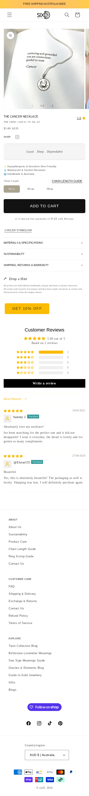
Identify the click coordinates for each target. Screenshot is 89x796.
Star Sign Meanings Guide (27, 660)
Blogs (12, 689)
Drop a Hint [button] (18, 279)
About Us (15, 527)
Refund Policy (18, 615)
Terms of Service (20, 623)
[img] (13, 411)
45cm (30, 188)
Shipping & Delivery (22, 593)
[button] (9, 15)
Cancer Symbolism (18, 230)
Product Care (18, 541)
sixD (42, 787)
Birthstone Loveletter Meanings (30, 653)
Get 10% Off (27, 309)
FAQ (12, 586)
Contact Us (16, 563)
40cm (11, 188)
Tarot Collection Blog (23, 645)
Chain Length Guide (67, 181)
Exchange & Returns (23, 601)
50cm (50, 188)
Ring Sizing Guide (21, 556)
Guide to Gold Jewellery (25, 675)
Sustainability (18, 534)
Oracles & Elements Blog (26, 667)
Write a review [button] (44, 383)
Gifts (12, 682)
